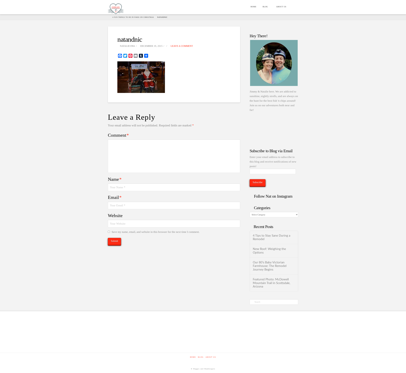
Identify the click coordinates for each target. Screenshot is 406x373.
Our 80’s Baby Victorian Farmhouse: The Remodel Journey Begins (269, 266)
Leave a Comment (181, 46)
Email (115, 197)
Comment (118, 135)
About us (211, 357)
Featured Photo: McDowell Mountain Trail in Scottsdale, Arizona (271, 283)
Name (115, 179)
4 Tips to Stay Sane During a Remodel (271, 237)
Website (115, 215)
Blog (200, 357)
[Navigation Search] (293, 7)
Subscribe (257, 182)
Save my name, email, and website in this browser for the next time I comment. (156, 231)
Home (193, 357)
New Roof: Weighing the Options (269, 251)
